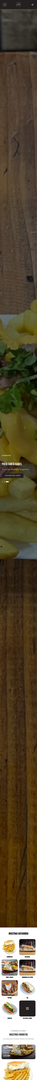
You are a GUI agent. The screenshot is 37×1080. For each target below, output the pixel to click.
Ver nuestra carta (12, 475)
